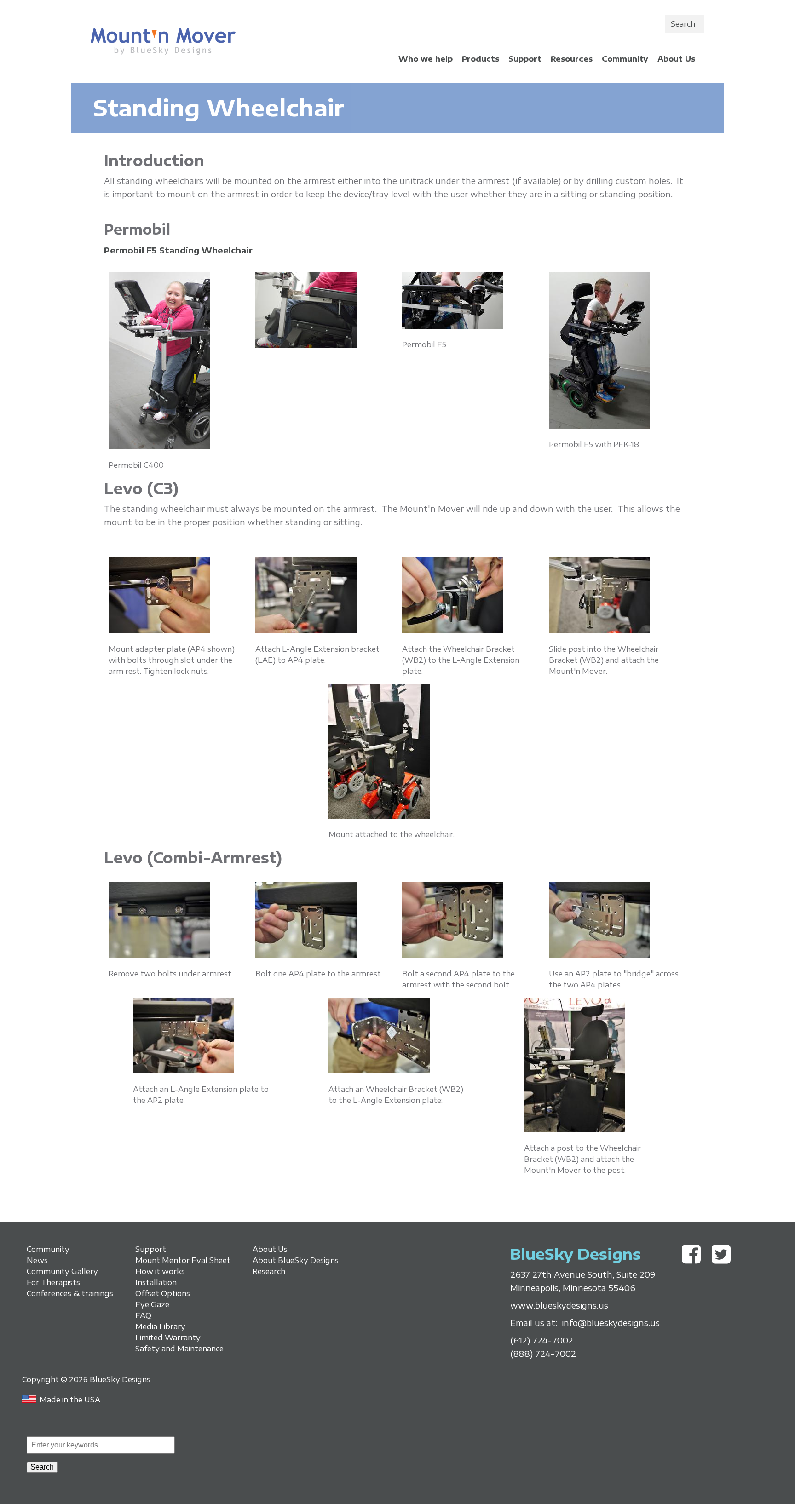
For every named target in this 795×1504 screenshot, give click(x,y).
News (37, 1260)
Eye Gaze (152, 1304)
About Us (676, 58)
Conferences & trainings (70, 1293)
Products (480, 58)
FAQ (143, 1315)
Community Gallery (62, 1271)
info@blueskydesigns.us (611, 1323)
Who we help (425, 58)
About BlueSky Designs (296, 1260)
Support (525, 58)
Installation (156, 1282)
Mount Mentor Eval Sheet (182, 1260)
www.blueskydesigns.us (559, 1305)
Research (269, 1271)
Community (625, 58)
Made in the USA (70, 1399)
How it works (160, 1271)
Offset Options (162, 1293)
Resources (572, 58)
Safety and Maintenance (179, 1348)
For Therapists (53, 1282)
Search (683, 24)
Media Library (160, 1326)
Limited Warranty (168, 1337)
